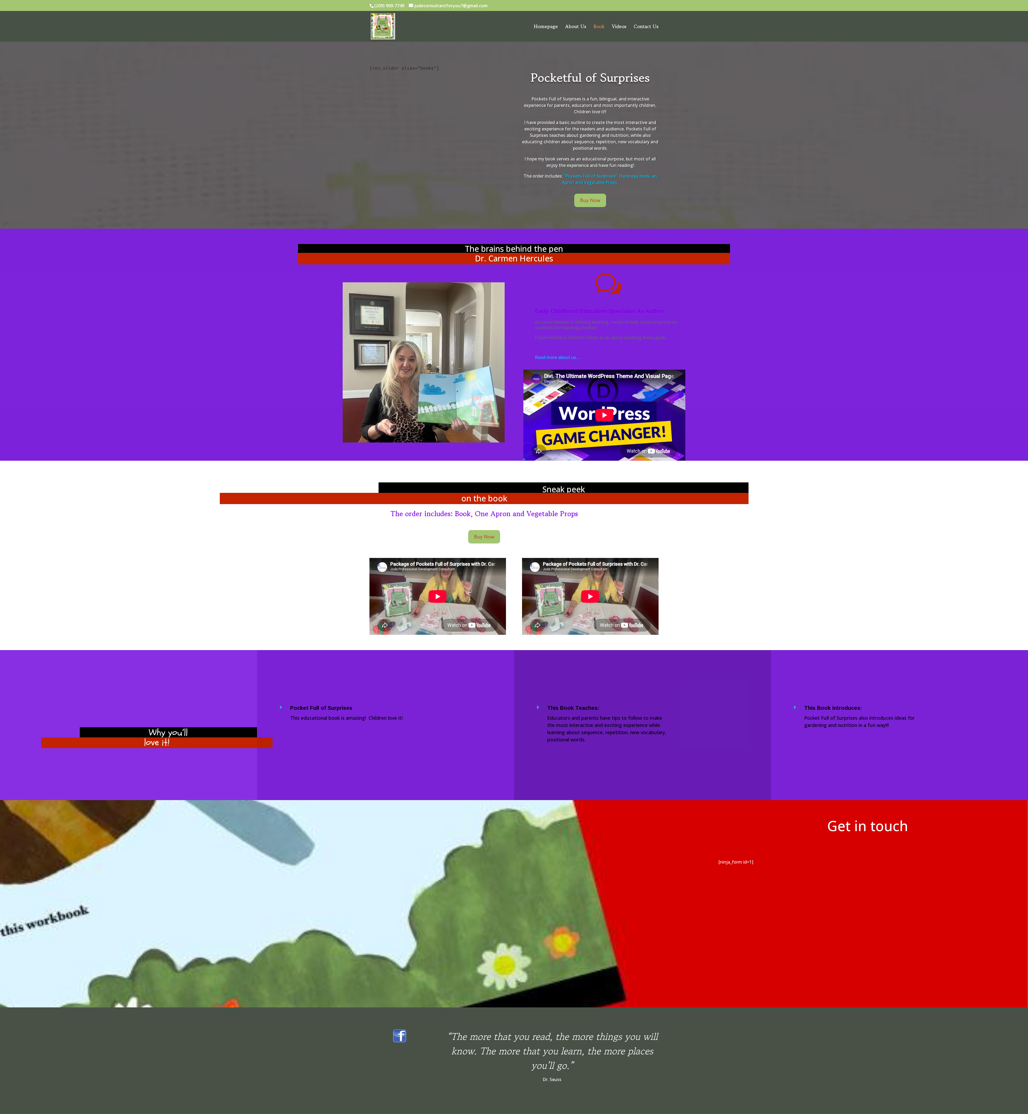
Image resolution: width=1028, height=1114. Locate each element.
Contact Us (646, 27)
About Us (575, 27)
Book (599, 27)
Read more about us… (557, 357)
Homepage (546, 27)
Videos (619, 27)
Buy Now (590, 200)
